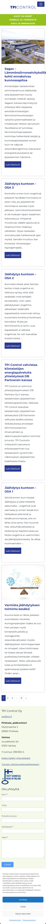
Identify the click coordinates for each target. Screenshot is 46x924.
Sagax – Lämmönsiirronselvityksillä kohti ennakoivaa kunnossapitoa (25, 74)
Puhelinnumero (9, 816)
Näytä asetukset (23, 913)
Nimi (5, 794)
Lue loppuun (13, 164)
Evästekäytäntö (15, 920)
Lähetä (7, 864)
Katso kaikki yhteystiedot (16, 758)
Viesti (5, 837)
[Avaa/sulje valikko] (40, 4)
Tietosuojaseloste (29, 920)
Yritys (4, 805)
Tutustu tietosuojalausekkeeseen (20, 764)
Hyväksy (23, 899)
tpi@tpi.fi (7, 716)
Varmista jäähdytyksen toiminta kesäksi (22, 607)
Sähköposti (7, 827)
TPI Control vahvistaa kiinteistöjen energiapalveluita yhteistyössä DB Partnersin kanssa (21, 372)
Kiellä (23, 906)
